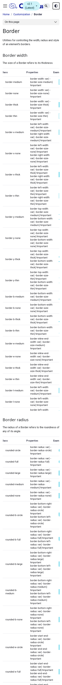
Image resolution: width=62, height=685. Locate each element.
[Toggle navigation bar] (5, 5)
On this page (12, 21)
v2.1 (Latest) (31, 5)
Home (6, 14)
